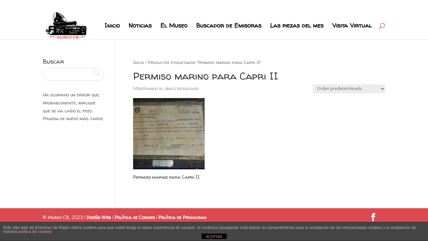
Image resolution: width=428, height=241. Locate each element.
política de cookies (35, 231)
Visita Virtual (352, 26)
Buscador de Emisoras (228, 26)
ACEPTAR (214, 237)
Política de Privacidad (182, 217)
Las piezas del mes (297, 26)
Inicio (112, 26)
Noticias (140, 26)
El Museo (174, 26)
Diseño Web (99, 217)
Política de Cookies (135, 217)
